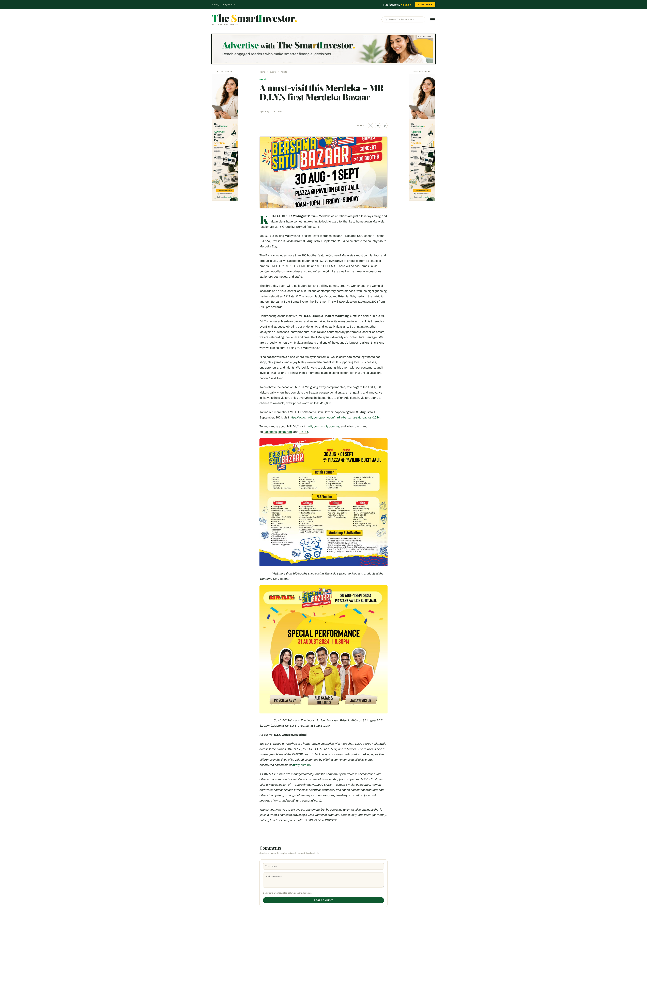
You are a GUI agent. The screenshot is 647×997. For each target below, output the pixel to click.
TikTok (303, 431)
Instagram (285, 431)
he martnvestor (254, 17)
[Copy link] (385, 125)
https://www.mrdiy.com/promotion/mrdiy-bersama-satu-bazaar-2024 (335, 417)
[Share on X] (370, 125)
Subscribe (425, 4)
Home (262, 72)
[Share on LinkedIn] (377, 125)
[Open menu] (432, 20)
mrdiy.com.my (330, 426)
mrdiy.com (312, 426)
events (273, 72)
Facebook (270, 431)
